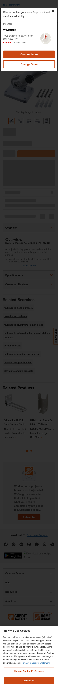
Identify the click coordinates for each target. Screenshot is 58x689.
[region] (29, 657)
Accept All (29, 680)
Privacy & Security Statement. (36, 662)
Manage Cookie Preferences (29, 671)
